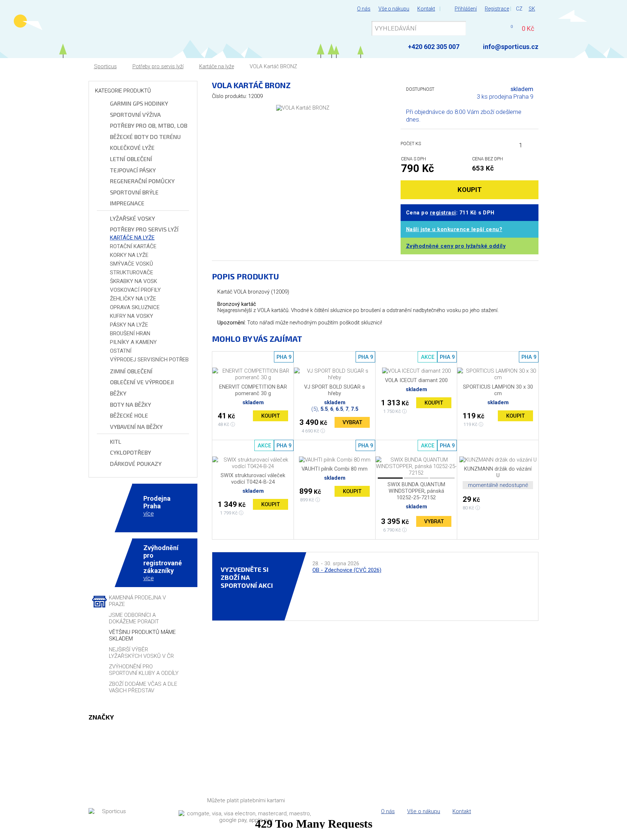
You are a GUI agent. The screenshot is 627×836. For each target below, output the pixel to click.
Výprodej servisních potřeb (149, 359)
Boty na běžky (130, 404)
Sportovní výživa (135, 114)
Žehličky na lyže (133, 298)
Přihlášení (466, 9)
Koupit (270, 416)
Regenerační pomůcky (142, 180)
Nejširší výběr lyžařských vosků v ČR (141, 652)
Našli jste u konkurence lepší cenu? (454, 229)
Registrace (497, 9)
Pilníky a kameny (133, 342)
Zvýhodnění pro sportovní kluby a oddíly (144, 669)
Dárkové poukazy (135, 463)
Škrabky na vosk (133, 281)
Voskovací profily (135, 290)
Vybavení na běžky (136, 426)
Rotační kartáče (133, 246)
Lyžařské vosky (132, 218)
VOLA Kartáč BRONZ (273, 66)
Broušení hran (130, 333)
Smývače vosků (131, 264)
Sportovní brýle (134, 192)
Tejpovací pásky (133, 170)
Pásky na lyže (129, 324)
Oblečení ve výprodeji (142, 381)
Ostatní (120, 351)
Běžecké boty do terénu (145, 136)
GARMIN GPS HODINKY (139, 103)
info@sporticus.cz (510, 46)
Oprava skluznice (135, 307)
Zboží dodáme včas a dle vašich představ (143, 687)
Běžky (118, 393)
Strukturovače (131, 272)
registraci (443, 213)
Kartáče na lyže (216, 66)
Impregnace (127, 203)
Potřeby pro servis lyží (158, 66)
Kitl (115, 441)
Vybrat (352, 422)
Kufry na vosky (131, 316)
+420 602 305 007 (433, 46)
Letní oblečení (131, 158)
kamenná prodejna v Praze (137, 600)
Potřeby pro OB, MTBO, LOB (148, 125)
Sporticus (105, 66)
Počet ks (411, 143)
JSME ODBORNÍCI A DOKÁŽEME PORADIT (134, 618)
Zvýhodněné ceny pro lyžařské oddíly (456, 246)
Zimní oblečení (131, 371)
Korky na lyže (129, 255)
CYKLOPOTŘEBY (130, 452)
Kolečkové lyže (132, 147)
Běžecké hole (129, 415)
